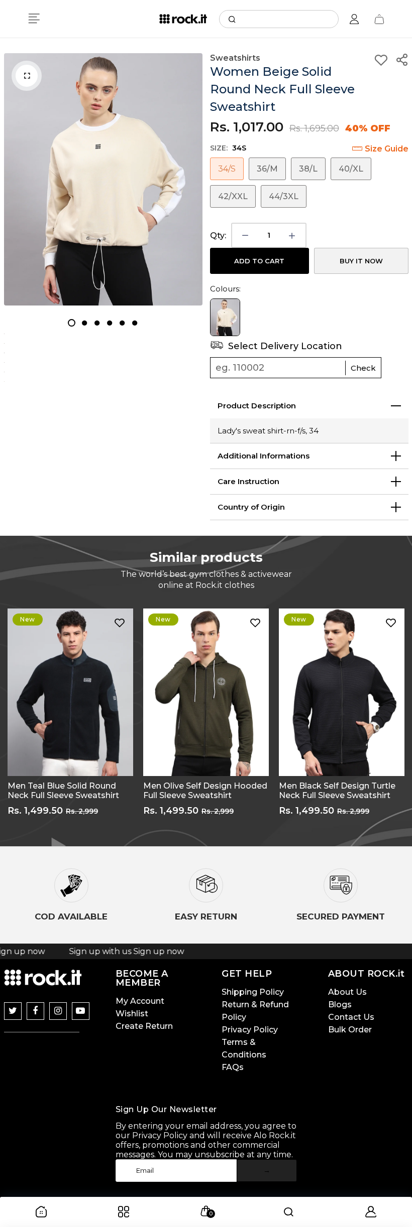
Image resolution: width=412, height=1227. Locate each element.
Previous (7, 719)
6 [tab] (134, 323)
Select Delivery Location (284, 346)
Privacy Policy (250, 1029)
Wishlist (132, 1013)
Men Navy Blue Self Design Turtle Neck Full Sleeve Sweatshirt (333, 790)
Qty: (218, 235)
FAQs (233, 1067)
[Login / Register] (354, 19)
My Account (140, 1001)
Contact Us (351, 1017)
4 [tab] (109, 323)
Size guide (386, 149)
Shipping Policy (253, 992)
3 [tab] (96, 323)
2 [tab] (84, 323)
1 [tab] (71, 323)
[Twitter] (13, 1011)
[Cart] (379, 19)
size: (228, 147)
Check (363, 368)
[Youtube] (80, 1011)
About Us (347, 992)
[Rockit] (183, 19)
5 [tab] (122, 323)
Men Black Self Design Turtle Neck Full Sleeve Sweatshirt (201, 790)
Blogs (340, 1004)
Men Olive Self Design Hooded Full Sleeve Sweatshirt (70, 790)
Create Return (144, 1026)
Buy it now (361, 261)
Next (404, 719)
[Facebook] (35, 1011)
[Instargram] (58, 1011)
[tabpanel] (103, 179)
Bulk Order (350, 1029)
